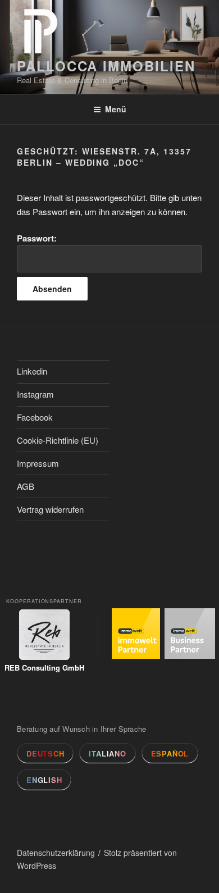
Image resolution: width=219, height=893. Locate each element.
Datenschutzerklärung (56, 852)
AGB (25, 486)
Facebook (35, 417)
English (44, 779)
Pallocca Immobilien (106, 65)
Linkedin (32, 371)
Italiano (107, 753)
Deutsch (45, 753)
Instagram (35, 394)
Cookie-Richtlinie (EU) (57, 440)
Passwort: (37, 238)
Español (170, 753)
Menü (115, 109)
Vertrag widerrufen (50, 509)
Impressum (38, 463)
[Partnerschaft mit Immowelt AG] (137, 635)
